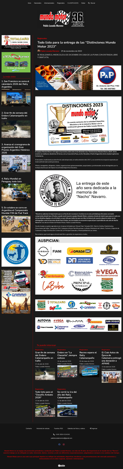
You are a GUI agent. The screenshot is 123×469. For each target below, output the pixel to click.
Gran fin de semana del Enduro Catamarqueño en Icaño (45, 356)
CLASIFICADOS (72, 3)
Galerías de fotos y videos (76, 428)
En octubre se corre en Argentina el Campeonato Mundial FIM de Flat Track (15, 210)
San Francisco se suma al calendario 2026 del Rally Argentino (15, 84)
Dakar (83, 3)
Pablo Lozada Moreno (49, 51)
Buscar (93, 3)
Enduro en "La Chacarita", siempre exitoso (67, 355)
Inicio (29, 3)
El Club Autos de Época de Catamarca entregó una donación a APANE (111, 358)
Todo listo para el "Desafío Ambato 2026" (44, 395)
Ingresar (94, 428)
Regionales (61, 3)
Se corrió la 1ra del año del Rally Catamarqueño (67, 395)
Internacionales (49, 3)
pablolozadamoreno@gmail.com (61, 438)
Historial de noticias (42, 428)
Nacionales (37, 3)
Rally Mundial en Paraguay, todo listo (12, 180)
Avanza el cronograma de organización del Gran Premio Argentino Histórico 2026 (16, 148)
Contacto (29, 428)
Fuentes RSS (58, 428)
